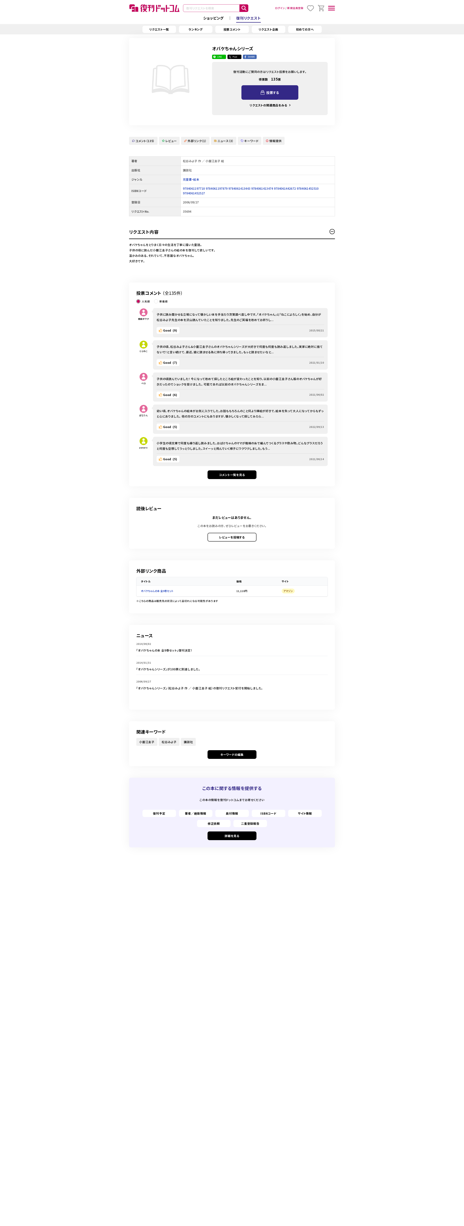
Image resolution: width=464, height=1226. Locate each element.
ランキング (195, 29)
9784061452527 (194, 193)
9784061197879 (217, 188)
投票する (272, 92)
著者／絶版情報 (195, 813)
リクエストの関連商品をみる (268, 105)
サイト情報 (305, 813)
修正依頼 (214, 823)
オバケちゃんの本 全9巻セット (157, 591)
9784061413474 (262, 188)
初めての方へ (305, 29)
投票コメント (232, 29)
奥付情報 (232, 813)
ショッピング (213, 18)
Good (170, 330)
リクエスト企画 (268, 29)
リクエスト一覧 (159, 29)
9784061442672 (285, 188)
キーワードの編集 (232, 754)
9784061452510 (308, 188)
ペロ (143, 383)
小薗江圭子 (146, 742)
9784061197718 (194, 188)
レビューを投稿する (232, 537)
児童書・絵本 (191, 179)
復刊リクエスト (248, 18)
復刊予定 (159, 813)
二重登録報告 (250, 823)
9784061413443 (239, 188)
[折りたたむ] (332, 231)
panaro (143, 447)
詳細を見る (232, 836)
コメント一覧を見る (232, 475)
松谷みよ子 (169, 742)
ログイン (280, 8)
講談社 (188, 742)
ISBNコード (268, 813)
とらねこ (143, 351)
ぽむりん (143, 415)
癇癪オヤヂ (143, 318)
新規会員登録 (295, 8)
